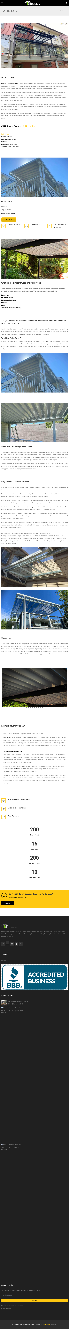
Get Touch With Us (6, 201)
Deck (3, 305)
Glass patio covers (6, 136)
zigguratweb (46, 1324)
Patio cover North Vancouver (17, 1008)
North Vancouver (21, 769)
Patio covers (7, 738)
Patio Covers (5, 134)
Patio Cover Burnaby (14, 1145)
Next (64, 689)
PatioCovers (5, 295)
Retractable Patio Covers (8, 139)
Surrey (44, 769)
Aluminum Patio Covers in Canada (18, 1001)
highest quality (35, 507)
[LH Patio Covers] (33, 3)
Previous (4, 689)
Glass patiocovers (7, 297)
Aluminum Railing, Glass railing (10, 147)
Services (3, 960)
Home (56, 11)
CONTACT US (8, 219)
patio (47, 341)
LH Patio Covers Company (9, 83)
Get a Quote (7, 903)
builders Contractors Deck (9, 144)
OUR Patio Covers (18, 126)
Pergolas (4, 141)
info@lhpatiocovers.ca (8, 213)
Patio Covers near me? (13, 752)
